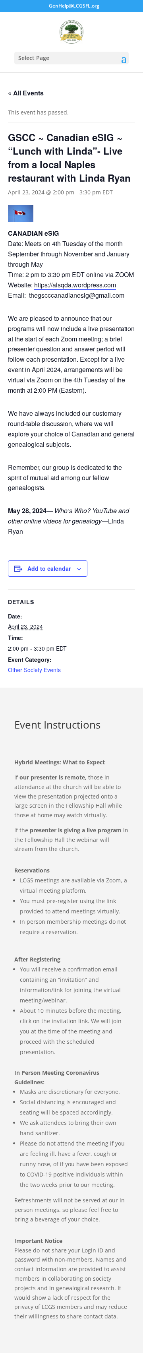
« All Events (26, 92)
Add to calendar (49, 568)
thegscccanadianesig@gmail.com (76, 295)
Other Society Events (34, 670)
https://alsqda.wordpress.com (75, 284)
